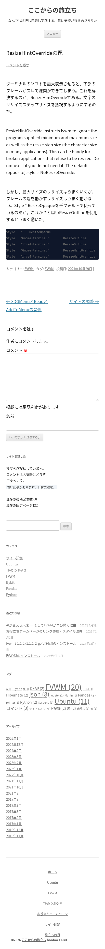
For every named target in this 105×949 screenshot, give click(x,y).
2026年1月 (14, 738)
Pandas (11, 588)
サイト (35, 708)
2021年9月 (14, 793)
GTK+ (88, 689)
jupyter (57, 695)
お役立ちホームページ (52, 914)
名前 (10, 416)
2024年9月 (14, 750)
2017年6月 (14, 811)
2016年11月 (14, 835)
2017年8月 (14, 799)
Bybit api (21, 689)
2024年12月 (14, 744)
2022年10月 (14, 774)
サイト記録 (14, 558)
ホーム (52, 872)
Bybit (10, 582)
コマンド (17, 708)
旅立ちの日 (52, 934)
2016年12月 (14, 829)
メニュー (52, 33)
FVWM (29, 268)
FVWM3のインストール (23, 655)
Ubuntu (12, 564)
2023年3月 (14, 756)
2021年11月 (14, 781)
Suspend (46, 702)
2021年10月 (14, 787)
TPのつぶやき (16, 570)
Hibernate (17, 695)
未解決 (83, 708)
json (39, 694)
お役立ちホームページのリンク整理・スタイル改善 (44, 631)
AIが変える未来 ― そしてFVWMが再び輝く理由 (41, 625)
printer (12, 702)
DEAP (37, 688)
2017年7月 (14, 805)
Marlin (71, 695)
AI (9, 689)
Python (11, 594)
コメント (17, 350)
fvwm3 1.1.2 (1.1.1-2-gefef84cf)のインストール (41, 643)
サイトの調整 (84, 301)
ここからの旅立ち (52, 10)
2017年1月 (14, 823)
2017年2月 (14, 817)
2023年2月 (14, 762)
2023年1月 (14, 768)
